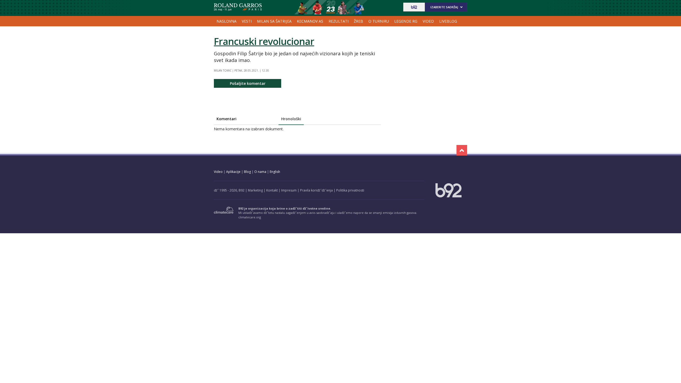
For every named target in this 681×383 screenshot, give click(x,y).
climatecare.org (249, 217)
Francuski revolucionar (264, 41)
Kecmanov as (310, 21)
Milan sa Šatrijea (274, 21)
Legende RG (405, 21)
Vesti (247, 21)
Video (428, 21)
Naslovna (226, 21)
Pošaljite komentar (247, 83)
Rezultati (338, 21)
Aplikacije (233, 171)
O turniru (378, 21)
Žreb (358, 21)
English (275, 171)
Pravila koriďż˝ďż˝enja (316, 190)
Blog (247, 171)
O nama (260, 171)
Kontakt (272, 190)
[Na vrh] (461, 150)
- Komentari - (238, 7)
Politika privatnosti (350, 190)
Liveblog (448, 21)
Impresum (289, 190)
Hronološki (291, 118)
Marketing (255, 190)
